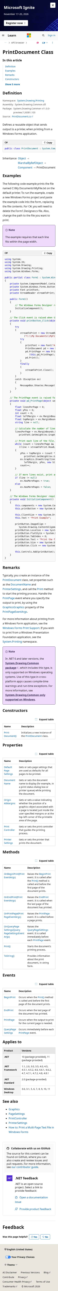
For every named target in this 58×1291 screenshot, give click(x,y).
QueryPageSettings (37, 929)
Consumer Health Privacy (16, 1281)
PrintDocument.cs (21, 116)
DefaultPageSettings (8, 770)
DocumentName (21, 584)
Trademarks (9, 1286)
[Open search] (43, 35)
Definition (10, 66)
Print (40, 589)
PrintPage (9, 598)
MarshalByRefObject (30, 163)
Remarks (10, 74)
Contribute (8, 1277)
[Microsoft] (29, 35)
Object (22, 158)
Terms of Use (43, 1281)
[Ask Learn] (37, 42)
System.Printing (12, 641)
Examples (10, 70)
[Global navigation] (3, 35)
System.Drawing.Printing (30, 100)
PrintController (18, 1118)
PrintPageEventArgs (15, 612)
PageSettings (17, 1114)
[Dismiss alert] (52, 5)
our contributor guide (24, 1167)
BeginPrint (45, 873)
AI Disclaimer (10, 1272)
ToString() (9, 955)
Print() (35, 880)
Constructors (12, 79)
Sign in (51, 35)
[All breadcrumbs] (5, 42)
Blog (46, 1272)
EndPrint (43, 897)
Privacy (22, 1277)
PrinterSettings (12, 589)
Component (25, 167)
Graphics (8, 607)
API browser (17, 42)
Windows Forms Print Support (21, 628)
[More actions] (52, 42)
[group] (29, 148)
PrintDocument (12, 580)
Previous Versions (30, 1272)
